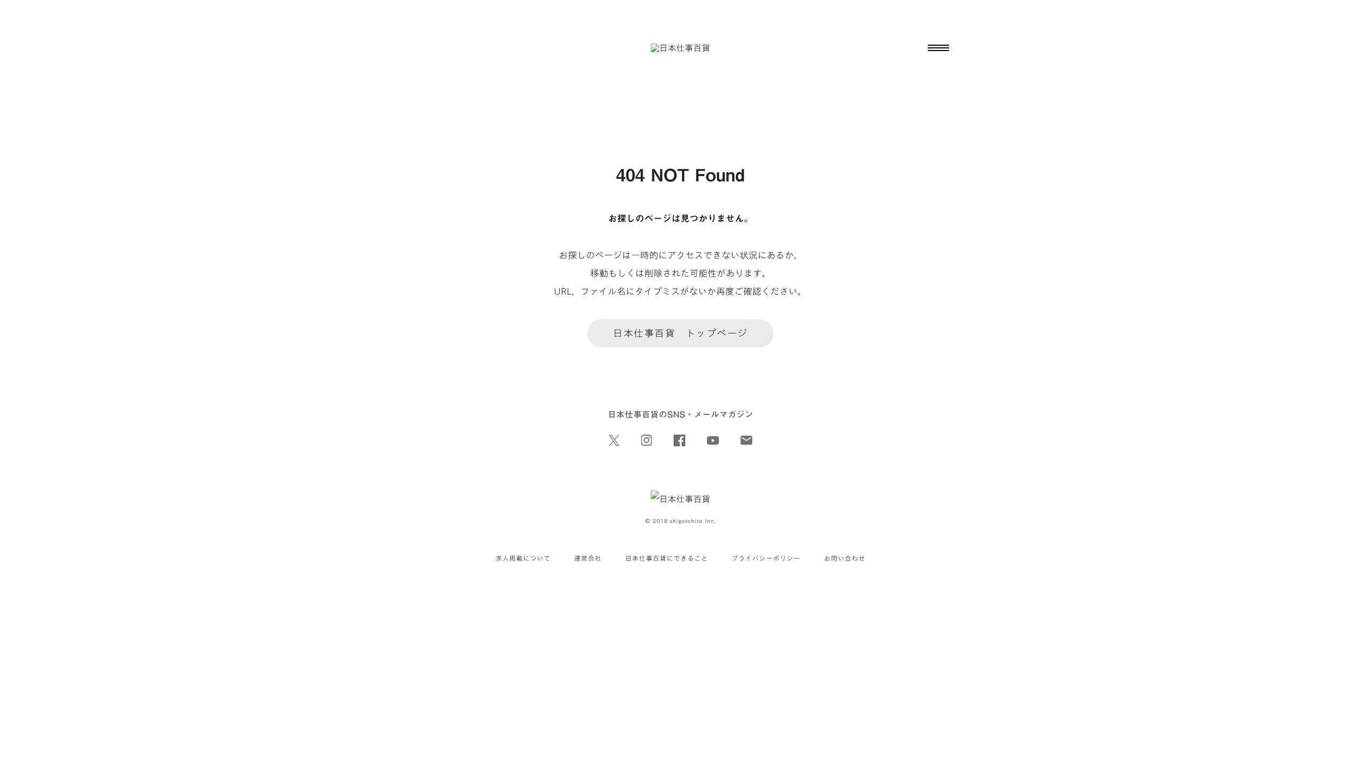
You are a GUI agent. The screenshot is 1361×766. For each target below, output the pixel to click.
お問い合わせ (845, 558)
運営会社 (588, 558)
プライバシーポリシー (766, 558)
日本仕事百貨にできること (666, 558)
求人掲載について (523, 558)
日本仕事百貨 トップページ (680, 333)
